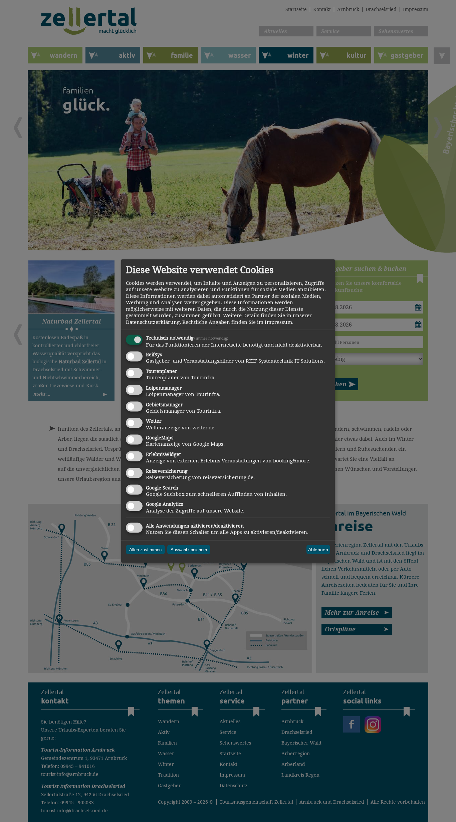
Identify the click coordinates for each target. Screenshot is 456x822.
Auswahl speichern (189, 549)
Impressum (278, 322)
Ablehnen (318, 549)
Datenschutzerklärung (153, 322)
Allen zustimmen (145, 549)
